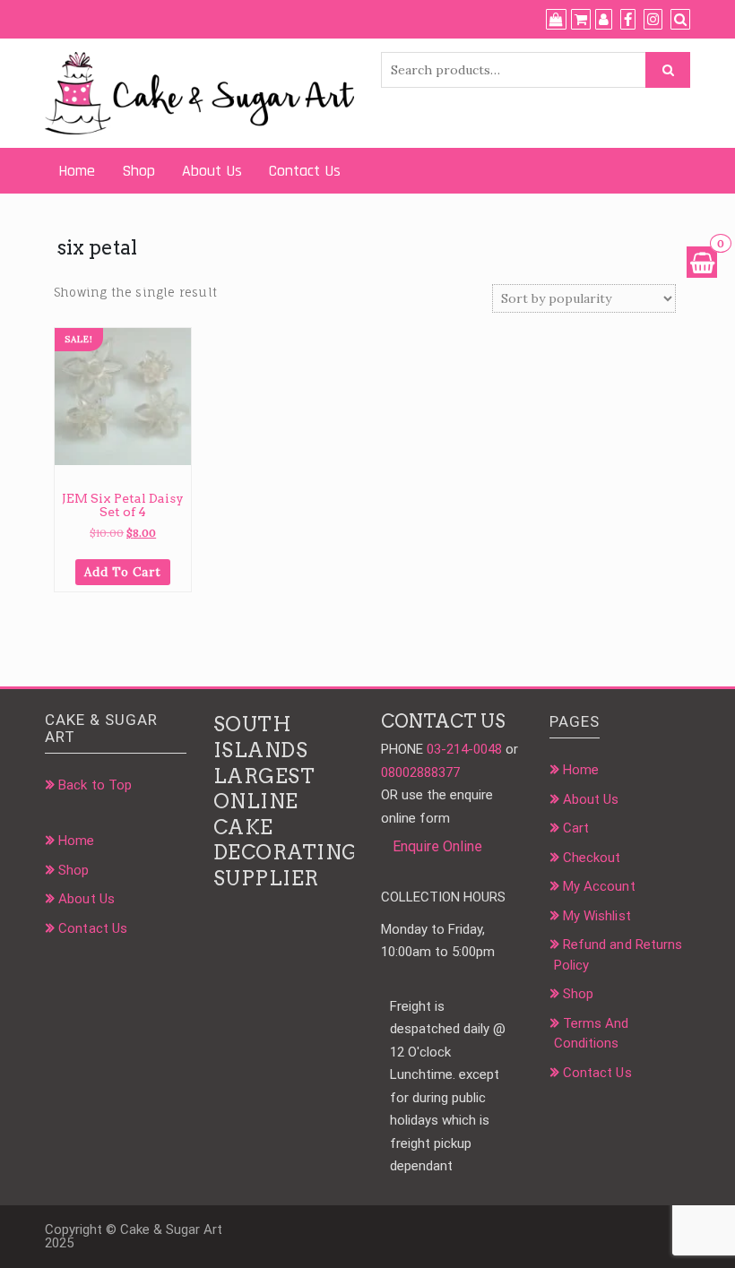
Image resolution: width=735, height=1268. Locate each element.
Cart (576, 828)
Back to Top (95, 785)
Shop (138, 170)
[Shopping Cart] (702, 262)
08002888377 (420, 772)
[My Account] (603, 20)
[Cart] (581, 20)
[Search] (680, 20)
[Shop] (556, 20)
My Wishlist (597, 916)
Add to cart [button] (122, 572)
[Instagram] (653, 20)
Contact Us (305, 170)
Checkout (592, 858)
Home (76, 170)
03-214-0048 (464, 749)
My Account (599, 886)
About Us (212, 170)
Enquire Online (437, 846)
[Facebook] (628, 20)
